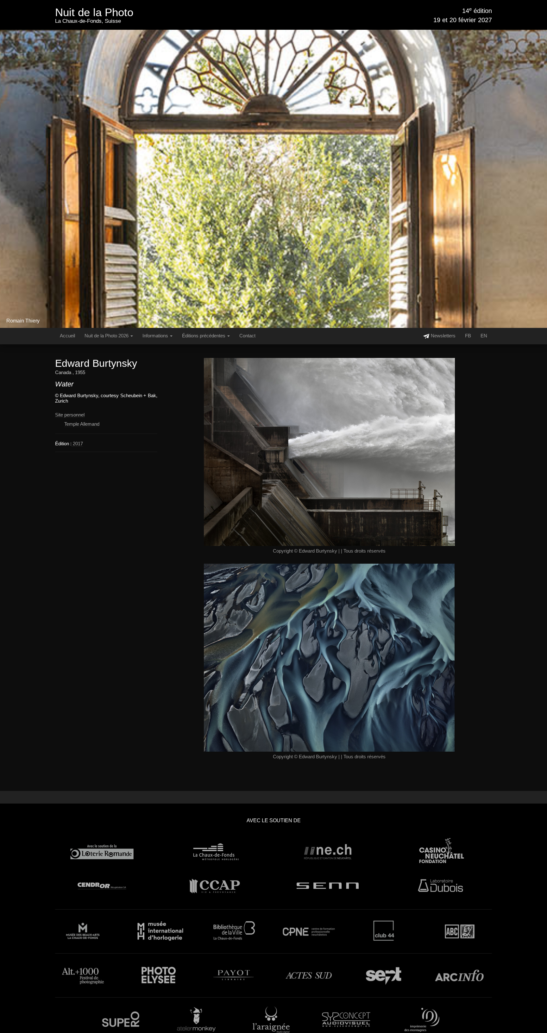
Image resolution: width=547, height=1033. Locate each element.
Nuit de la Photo (94, 12)
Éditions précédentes (204, 335)
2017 (77, 443)
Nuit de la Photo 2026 (107, 335)
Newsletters (443, 335)
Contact (247, 335)
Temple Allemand (81, 424)
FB (468, 335)
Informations (155, 335)
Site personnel (70, 414)
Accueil (67, 335)
